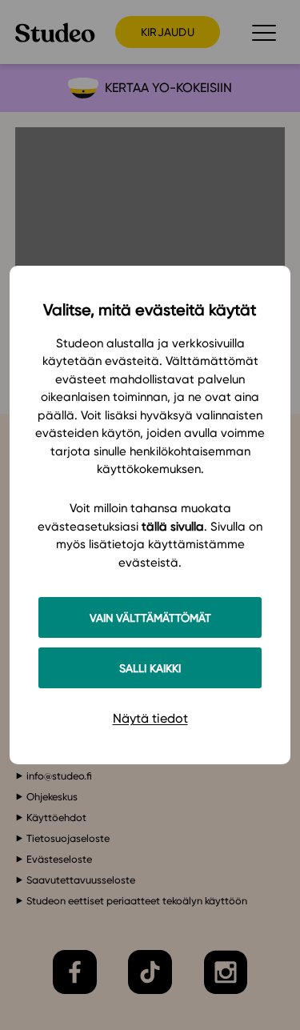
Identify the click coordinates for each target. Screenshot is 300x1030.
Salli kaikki (150, 668)
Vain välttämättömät (150, 617)
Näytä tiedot (150, 718)
